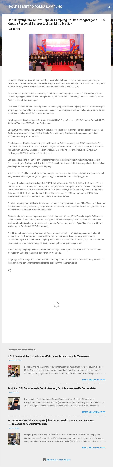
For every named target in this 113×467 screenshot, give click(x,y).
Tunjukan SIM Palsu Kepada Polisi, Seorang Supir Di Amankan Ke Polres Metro (52, 388)
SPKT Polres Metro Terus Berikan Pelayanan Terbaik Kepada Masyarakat (49, 356)
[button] (103, 20)
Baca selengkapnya (93, 380)
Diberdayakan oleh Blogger (58, 460)
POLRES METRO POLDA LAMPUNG (35, 7)
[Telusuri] (109, 7)
